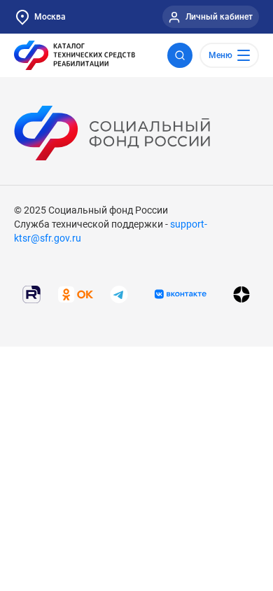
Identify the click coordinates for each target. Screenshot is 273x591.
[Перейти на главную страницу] (74, 55)
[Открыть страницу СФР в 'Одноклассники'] (75, 293)
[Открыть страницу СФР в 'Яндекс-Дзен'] (241, 294)
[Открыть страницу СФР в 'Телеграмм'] (119, 293)
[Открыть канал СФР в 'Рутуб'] (31, 293)
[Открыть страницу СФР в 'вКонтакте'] (181, 294)
